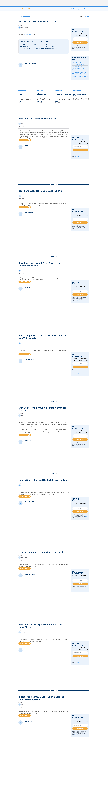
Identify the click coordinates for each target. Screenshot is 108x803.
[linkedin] (73, 8)
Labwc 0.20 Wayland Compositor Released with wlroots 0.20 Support (79, 68)
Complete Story (24, 140)
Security (58, 11)
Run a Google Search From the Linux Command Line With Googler (81, 94)
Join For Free (80, 42)
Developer (51, 11)
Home (19, 16)
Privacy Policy (76, 48)
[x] (75, 8)
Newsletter (83, 8)
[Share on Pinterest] (87, 16)
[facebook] (71, 8)
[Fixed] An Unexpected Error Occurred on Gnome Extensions (63, 93)
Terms (86, 47)
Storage (77, 11)
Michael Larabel (28, 34)
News (23, 11)
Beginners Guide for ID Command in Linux (42, 93)
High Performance (68, 11)
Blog (83, 11)
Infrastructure (42, 11)
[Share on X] (85, 16)
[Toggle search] (89, 8)
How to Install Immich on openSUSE (25, 93)
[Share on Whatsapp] (89, 16)
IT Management (31, 11)
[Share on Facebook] (83, 16)
